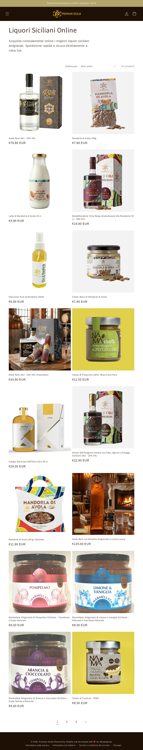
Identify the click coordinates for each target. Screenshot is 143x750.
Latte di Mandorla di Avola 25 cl (25, 216)
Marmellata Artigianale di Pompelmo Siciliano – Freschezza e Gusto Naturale (39, 619)
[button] (7, 14)
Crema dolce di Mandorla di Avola (89, 297)
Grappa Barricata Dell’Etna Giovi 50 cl (28, 461)
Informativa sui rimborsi (64, 745)
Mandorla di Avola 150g (84, 138)
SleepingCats (106, 742)
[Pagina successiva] (85, 722)
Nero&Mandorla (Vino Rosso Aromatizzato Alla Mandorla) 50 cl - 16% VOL (103, 217)
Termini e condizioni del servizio (94, 745)
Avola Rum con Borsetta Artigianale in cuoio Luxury (98, 539)
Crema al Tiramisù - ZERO (85, 698)
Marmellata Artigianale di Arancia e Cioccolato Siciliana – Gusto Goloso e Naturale (38, 700)
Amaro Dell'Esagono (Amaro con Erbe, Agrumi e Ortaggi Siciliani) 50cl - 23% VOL (101, 454)
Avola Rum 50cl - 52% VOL (22, 138)
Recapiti (117, 745)
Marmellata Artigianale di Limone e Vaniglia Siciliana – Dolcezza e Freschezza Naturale (100, 619)
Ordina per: (71, 66)
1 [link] (57, 721)
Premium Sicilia (46, 742)
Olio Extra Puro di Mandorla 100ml (26, 297)
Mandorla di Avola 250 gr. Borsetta (26, 539)
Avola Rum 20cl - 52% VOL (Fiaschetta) (28, 374)
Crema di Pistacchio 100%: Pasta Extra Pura (94, 374)
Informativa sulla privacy (37, 745)
